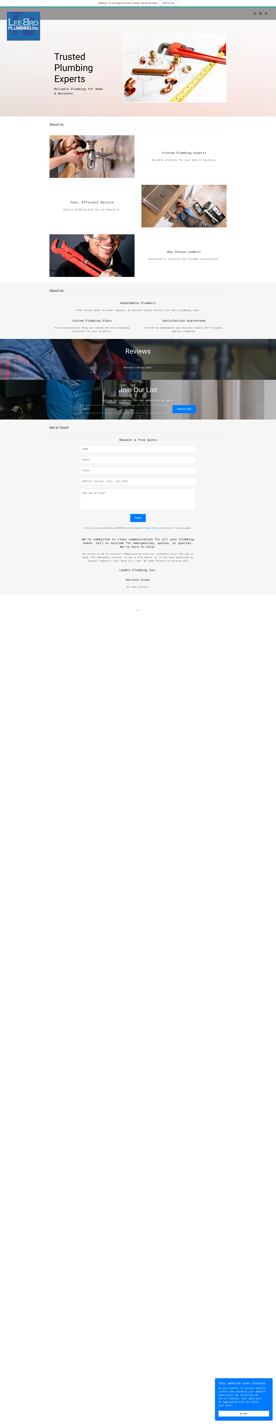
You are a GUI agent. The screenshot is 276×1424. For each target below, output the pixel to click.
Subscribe (184, 409)
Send (138, 518)
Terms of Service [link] (174, 528)
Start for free (168, 3)
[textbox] (124, 409)
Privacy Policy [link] (151, 528)
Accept (244, 1413)
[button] (260, 13)
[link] (23, 13)
